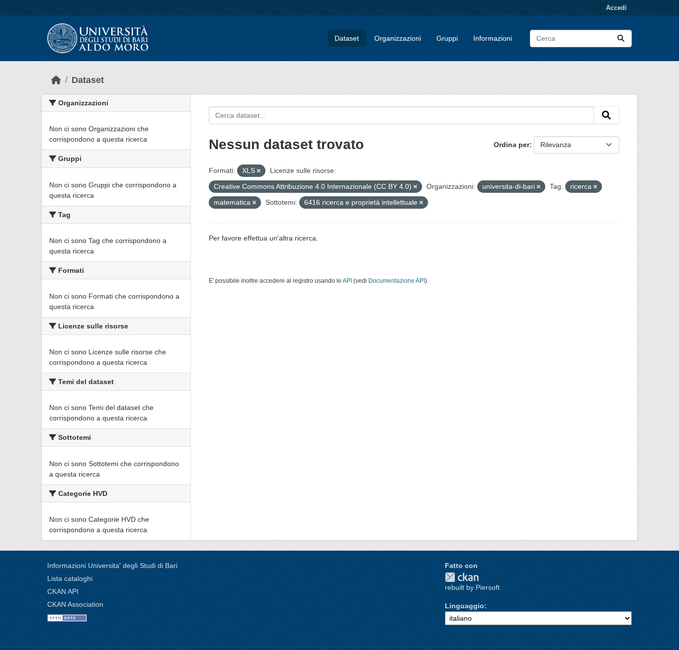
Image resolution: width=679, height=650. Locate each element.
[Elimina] (258, 171)
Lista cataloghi (69, 578)
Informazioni (492, 38)
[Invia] (621, 38)
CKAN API (63, 591)
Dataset (347, 38)
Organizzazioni (397, 38)
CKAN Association (75, 604)
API (347, 280)
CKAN (462, 577)
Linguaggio (464, 606)
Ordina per (511, 145)
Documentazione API (396, 280)
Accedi (616, 7)
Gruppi (447, 38)
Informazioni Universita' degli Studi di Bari (112, 565)
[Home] (56, 80)
